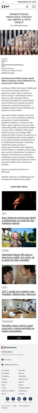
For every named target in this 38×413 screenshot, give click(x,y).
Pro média (22, 370)
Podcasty (4, 382)
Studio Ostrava (23, 379)
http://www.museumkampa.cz (12, 64)
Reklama (21, 373)
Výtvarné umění (7, 321)
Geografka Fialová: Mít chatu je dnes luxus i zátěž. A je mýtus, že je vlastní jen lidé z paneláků (18, 257)
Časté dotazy (23, 391)
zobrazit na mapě (7, 73)
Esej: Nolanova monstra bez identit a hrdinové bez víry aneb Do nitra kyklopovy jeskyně (19, 220)
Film (4, 213)
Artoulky (5, 250)
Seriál (4, 287)
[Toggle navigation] (3, 2)
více (19, 338)
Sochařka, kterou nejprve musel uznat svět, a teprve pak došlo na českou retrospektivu (18, 328)
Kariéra (21, 385)
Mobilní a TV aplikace (8, 391)
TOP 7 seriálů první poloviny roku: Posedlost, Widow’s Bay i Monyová (19, 292)
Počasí (3, 385)
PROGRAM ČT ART (27, 2)
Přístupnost (4, 408)
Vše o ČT (4, 394)
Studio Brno (22, 376)
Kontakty (22, 394)
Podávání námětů (24, 388)
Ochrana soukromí (24, 406)
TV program (5, 370)
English (15, 406)
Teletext (4, 379)
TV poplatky (5, 376)
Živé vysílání (5, 373)
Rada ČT (21, 382)
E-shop (3, 388)
